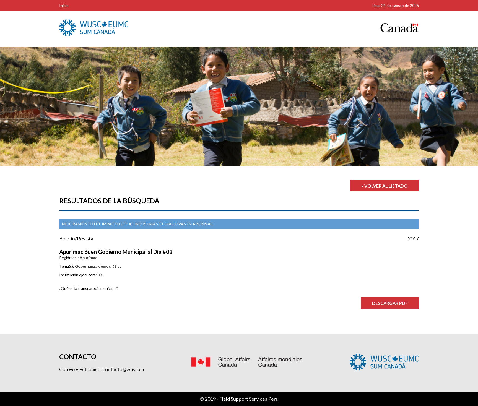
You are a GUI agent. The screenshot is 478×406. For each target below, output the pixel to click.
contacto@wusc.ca (123, 369)
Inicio (64, 5)
